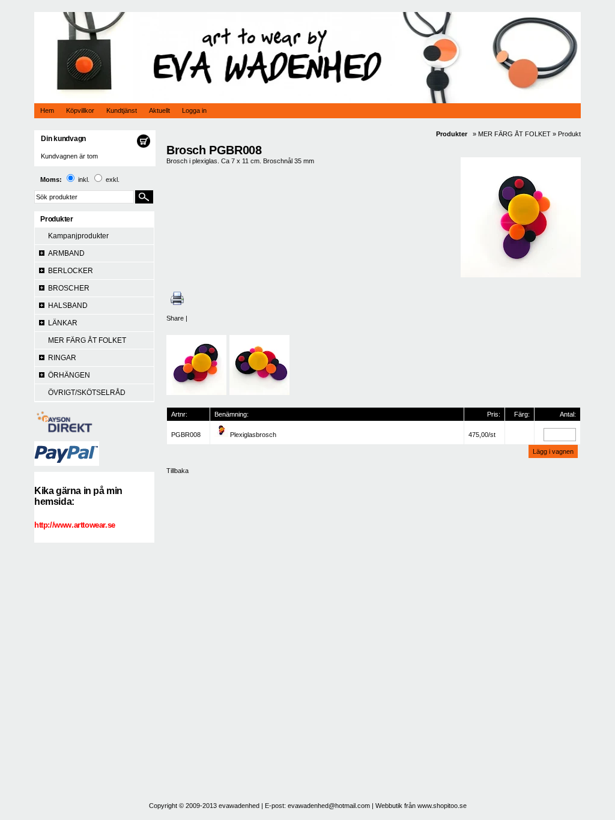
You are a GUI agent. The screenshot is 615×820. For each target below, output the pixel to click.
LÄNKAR (62, 323)
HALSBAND (68, 305)
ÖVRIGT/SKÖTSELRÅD (87, 392)
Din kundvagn (63, 138)
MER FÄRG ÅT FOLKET (87, 340)
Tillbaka (177, 470)
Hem (47, 110)
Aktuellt (159, 110)
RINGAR (62, 358)
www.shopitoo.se (442, 805)
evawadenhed (239, 805)
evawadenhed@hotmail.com (329, 805)
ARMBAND (66, 253)
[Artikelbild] (221, 434)
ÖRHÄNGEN (69, 375)
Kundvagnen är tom (69, 156)
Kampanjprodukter (78, 236)
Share (175, 318)
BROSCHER (68, 288)
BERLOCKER (70, 271)
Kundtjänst (121, 110)
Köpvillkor (80, 110)
